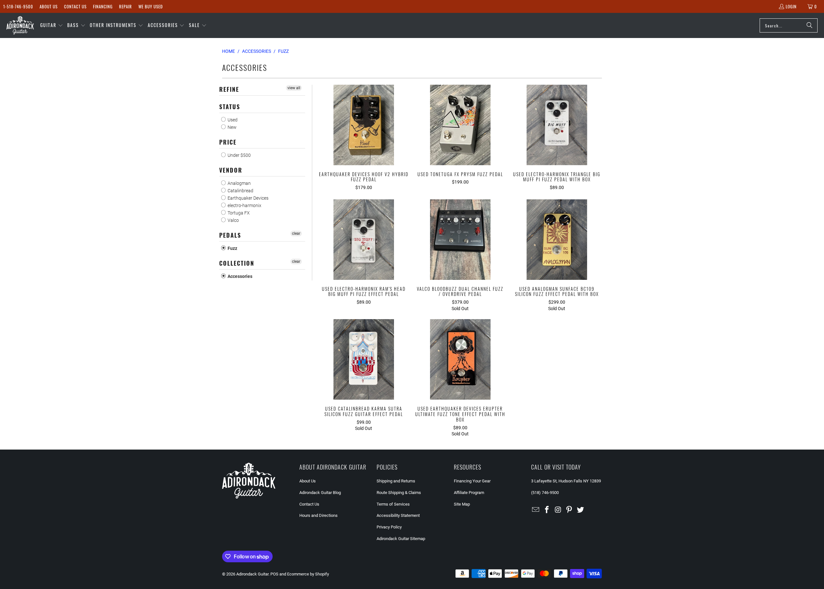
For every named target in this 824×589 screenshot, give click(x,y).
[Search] (809, 25)
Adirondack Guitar (252, 574)
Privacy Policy (389, 527)
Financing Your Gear (472, 481)
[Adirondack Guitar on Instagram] (558, 510)
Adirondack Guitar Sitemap (401, 538)
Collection (236, 263)
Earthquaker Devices (247, 198)
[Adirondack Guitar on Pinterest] (569, 510)
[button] (51, 25)
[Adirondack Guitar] (20, 25)
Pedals (230, 235)
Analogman (239, 183)
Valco (233, 220)
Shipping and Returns (396, 481)
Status (229, 106)
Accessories (239, 276)
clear (296, 233)
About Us (49, 6)
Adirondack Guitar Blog (320, 492)
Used (232, 119)
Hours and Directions (318, 515)
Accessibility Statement (398, 515)
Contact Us (75, 6)
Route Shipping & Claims (399, 492)
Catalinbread (240, 190)
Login (791, 6)
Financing (103, 6)
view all (293, 88)
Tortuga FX (238, 212)
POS (274, 574)
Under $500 (239, 155)
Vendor (230, 170)
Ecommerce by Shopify (308, 574)
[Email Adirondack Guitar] (536, 510)
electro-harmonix (244, 205)
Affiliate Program (469, 492)
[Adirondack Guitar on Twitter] (580, 510)
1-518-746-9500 (18, 6)
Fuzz (232, 248)
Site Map (462, 504)
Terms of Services (393, 504)
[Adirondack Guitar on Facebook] (547, 510)
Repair (125, 6)
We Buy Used (150, 6)
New (232, 127)
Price (228, 142)
